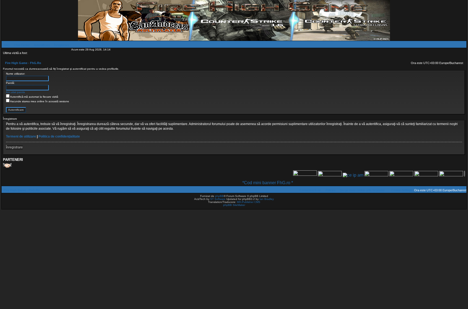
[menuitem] (6, 45)
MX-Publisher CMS (248, 201)
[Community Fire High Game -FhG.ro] (298, 175)
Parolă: (10, 82)
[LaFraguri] (444, 175)
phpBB (219, 196)
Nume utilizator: (15, 73)
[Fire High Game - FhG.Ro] (234, 20)
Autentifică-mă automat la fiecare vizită (33, 96)
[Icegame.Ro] (419, 175)
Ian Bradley (266, 198)
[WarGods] (395, 175)
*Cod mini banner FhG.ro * (261, 182)
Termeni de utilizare (21, 136)
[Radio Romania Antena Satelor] (323, 175)
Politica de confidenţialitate (59, 136)
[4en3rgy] (370, 175)
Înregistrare (14, 147)
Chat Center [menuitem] (22, 45)
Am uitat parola (15, 92)
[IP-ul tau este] (346, 175)
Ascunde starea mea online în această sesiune (39, 101)
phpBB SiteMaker (234, 204)
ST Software (218, 198)
